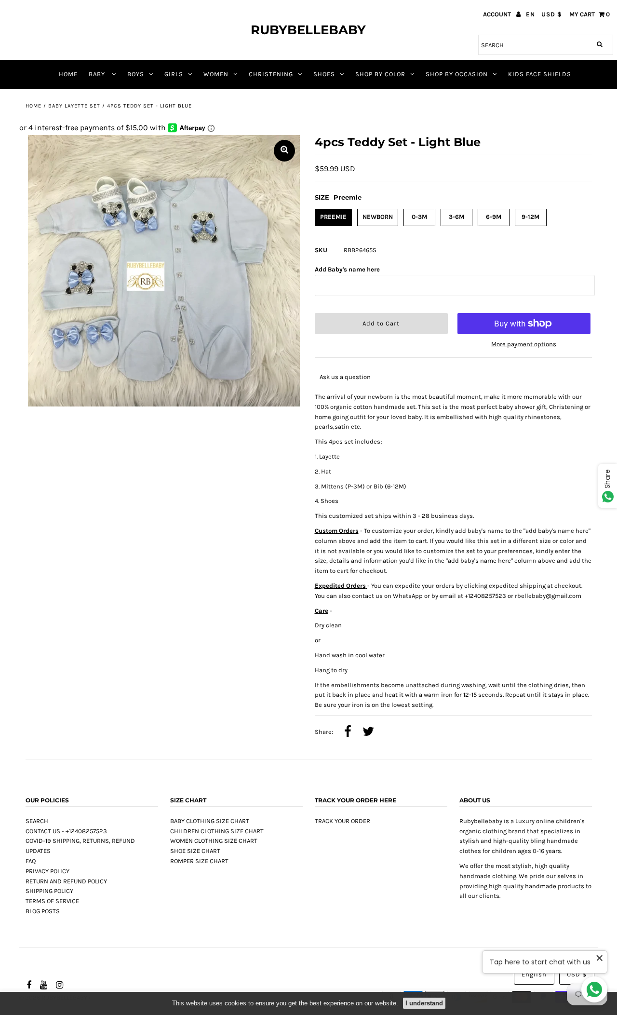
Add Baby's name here (347, 269)
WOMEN (215, 74)
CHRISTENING (271, 74)
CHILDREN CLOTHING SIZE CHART (217, 831)
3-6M (456, 216)
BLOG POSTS (43, 911)
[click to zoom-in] (284, 151)
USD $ (551, 14)
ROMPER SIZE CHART (199, 861)
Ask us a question (345, 376)
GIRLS (173, 74)
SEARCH (37, 821)
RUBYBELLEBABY (308, 30)
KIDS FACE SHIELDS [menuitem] (539, 74)
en (530, 14)
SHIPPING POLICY (49, 890)
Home (33, 106)
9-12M (530, 216)
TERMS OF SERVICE (52, 901)
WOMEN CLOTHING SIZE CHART (213, 840)
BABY (98, 74)
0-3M (419, 216)
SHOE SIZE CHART (195, 850)
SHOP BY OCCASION (457, 74)
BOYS (135, 74)
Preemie (333, 216)
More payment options (523, 344)
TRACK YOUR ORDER (342, 821)
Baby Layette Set (74, 106)
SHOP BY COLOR (380, 74)
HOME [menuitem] (68, 74)
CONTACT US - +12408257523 (66, 831)
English (534, 974)
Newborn (377, 216)
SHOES (324, 74)
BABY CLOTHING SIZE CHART (209, 821)
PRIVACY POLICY (47, 871)
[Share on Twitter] (368, 732)
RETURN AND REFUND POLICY (66, 881)
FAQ (31, 861)
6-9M (493, 216)
